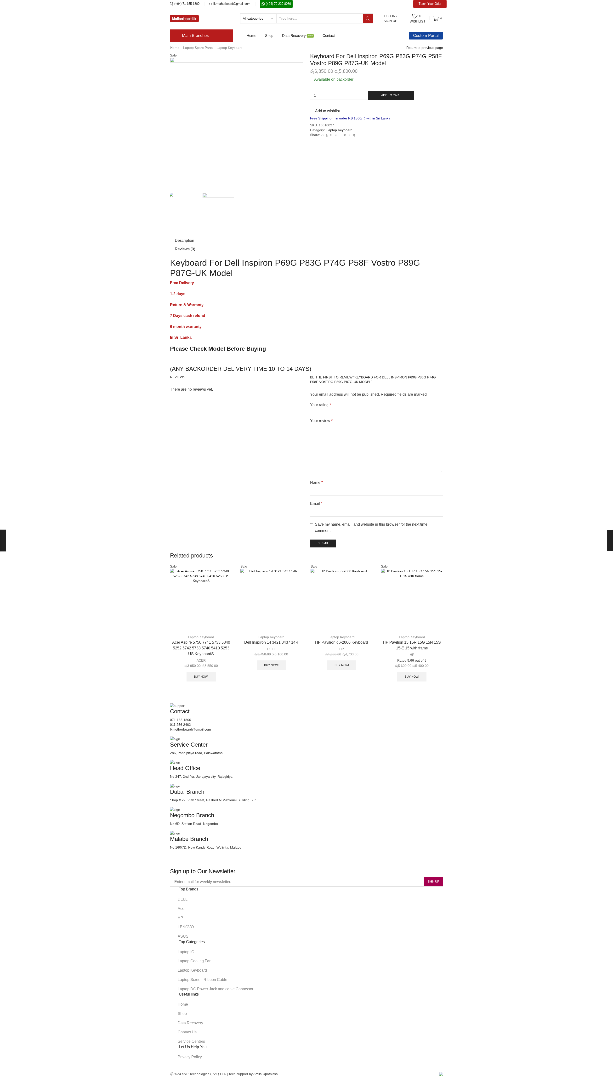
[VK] (331, 135)
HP (341, 649)
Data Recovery (297, 36)
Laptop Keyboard (229, 48)
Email (316, 503)
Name (316, 482)
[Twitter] (322, 135)
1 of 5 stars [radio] (311, 411)
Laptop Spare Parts (198, 48)
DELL (271, 649)
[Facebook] (327, 135)
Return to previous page (424, 48)
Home (251, 36)
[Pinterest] (335, 135)
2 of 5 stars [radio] (320, 411)
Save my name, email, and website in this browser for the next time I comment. (372, 527)
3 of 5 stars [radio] (331, 411)
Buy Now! (201, 676)
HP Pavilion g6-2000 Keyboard (341, 642)
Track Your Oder (430, 4)
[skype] (353, 135)
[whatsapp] (349, 135)
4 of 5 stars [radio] (345, 411)
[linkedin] (345, 135)
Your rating (320, 405)
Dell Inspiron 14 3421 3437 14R (271, 642)
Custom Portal (426, 35)
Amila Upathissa (265, 1074)
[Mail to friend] (340, 135)
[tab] (184, 240)
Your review (321, 421)
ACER (201, 660)
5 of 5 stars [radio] (361, 411)
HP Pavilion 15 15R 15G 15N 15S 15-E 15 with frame (412, 645)
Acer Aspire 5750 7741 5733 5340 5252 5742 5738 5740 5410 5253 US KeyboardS (201, 648)
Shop (269, 36)
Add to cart (391, 95)
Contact (329, 36)
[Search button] (368, 18)
